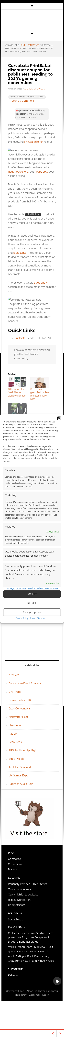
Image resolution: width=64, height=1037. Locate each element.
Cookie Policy (22, 618)
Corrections (15, 864)
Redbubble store (18, 171)
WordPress (35, 994)
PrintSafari (21, 338)
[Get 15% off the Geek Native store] (17, 408)
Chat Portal (15, 691)
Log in (45, 994)
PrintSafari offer (33, 141)
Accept (32, 594)
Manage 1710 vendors (16, 588)
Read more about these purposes (43, 588)
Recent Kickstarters (20, 899)
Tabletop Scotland (20, 767)
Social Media (16, 758)
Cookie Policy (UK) (20, 700)
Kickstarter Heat (18, 716)
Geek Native (32, 20)
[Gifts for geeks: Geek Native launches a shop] (17, 382)
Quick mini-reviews (19, 889)
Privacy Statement (38, 618)
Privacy (12, 869)
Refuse (32, 603)
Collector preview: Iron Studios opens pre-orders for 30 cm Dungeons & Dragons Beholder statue (30, 937)
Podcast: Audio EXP (21, 783)
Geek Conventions (20, 708)
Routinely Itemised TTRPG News (27, 884)
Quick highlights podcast (23, 894)
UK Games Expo (18, 775)
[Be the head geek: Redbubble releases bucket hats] (39, 382)
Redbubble (41, 171)
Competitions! (16, 905)
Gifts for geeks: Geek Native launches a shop (17, 392)
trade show (41, 282)
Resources (15, 742)
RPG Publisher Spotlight (23, 750)
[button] (59, 418)
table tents (19, 252)
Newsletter (15, 725)
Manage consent (57, 981)
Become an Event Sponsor (25, 683)
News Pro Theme (36, 991)
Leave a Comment (23, 100)
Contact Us (14, 858)
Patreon (13, 733)
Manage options (32, 612)
